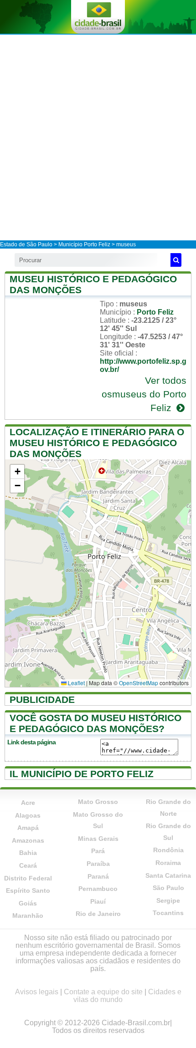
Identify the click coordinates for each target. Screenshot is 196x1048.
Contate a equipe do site (103, 992)
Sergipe (168, 900)
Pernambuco (98, 888)
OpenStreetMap (138, 683)
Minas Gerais (98, 838)
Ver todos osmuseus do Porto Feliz (144, 394)
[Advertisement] (98, 137)
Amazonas (28, 840)
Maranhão (27, 915)
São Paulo (168, 887)
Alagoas (28, 815)
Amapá (28, 827)
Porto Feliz (155, 312)
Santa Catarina (168, 875)
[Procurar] (175, 260)
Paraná (98, 876)
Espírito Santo (28, 890)
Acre (28, 802)
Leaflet (76, 683)
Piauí (98, 901)
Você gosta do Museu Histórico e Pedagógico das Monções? (95, 723)
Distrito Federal (28, 878)
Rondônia (168, 850)
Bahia (28, 852)
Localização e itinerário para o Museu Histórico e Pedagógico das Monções (97, 443)
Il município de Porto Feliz (82, 773)
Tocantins (168, 912)
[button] (17, 472)
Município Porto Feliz (84, 244)
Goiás (28, 903)
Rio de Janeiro (98, 913)
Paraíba (98, 863)
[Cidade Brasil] (98, 17)
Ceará (28, 865)
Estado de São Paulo (26, 244)
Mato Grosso (98, 801)
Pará (98, 851)
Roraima (168, 862)
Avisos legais (36, 992)
